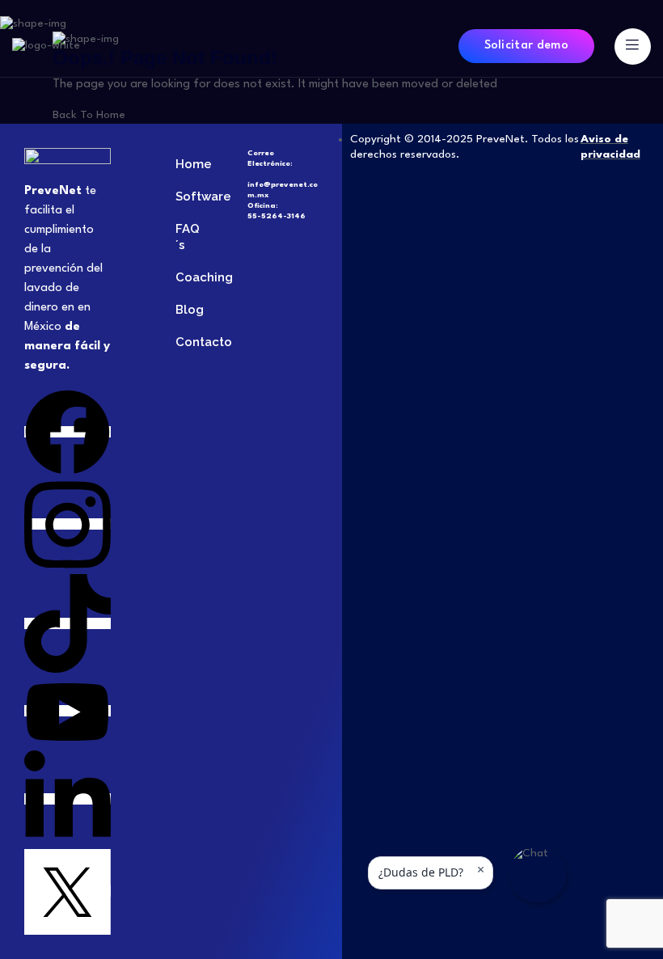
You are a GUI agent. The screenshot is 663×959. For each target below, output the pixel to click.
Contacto (187, 342)
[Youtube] (67, 710)
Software (187, 196)
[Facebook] (67, 431)
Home (187, 164)
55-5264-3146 (276, 216)
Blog (187, 309)
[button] (537, 874)
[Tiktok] (67, 623)
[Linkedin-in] (67, 799)
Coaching (187, 277)
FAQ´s (187, 237)
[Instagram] (67, 524)
